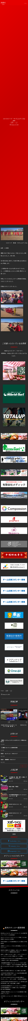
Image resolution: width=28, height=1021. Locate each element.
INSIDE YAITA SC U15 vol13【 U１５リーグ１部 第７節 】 (9, 725)
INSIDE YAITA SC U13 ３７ (15, 813)
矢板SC (3, 3)
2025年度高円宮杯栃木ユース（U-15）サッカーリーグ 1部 (17, 795)
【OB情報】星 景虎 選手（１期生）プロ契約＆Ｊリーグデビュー (18, 778)
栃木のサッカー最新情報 (15, 928)
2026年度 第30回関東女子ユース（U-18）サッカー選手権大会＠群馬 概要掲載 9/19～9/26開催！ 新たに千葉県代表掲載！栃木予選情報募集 (13, 987)
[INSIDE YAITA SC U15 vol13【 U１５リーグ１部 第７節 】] (9, 714)
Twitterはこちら (15, 846)
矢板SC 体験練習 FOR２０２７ (8, 759)
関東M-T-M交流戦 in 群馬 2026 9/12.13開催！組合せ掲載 (13, 970)
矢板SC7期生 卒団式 (13, 786)
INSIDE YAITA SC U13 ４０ (15, 804)
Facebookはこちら (15, 841)
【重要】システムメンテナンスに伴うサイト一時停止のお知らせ (13, 741)
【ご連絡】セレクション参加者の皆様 (9, 747)
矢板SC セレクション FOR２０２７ (9, 753)
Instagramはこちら (15, 851)
